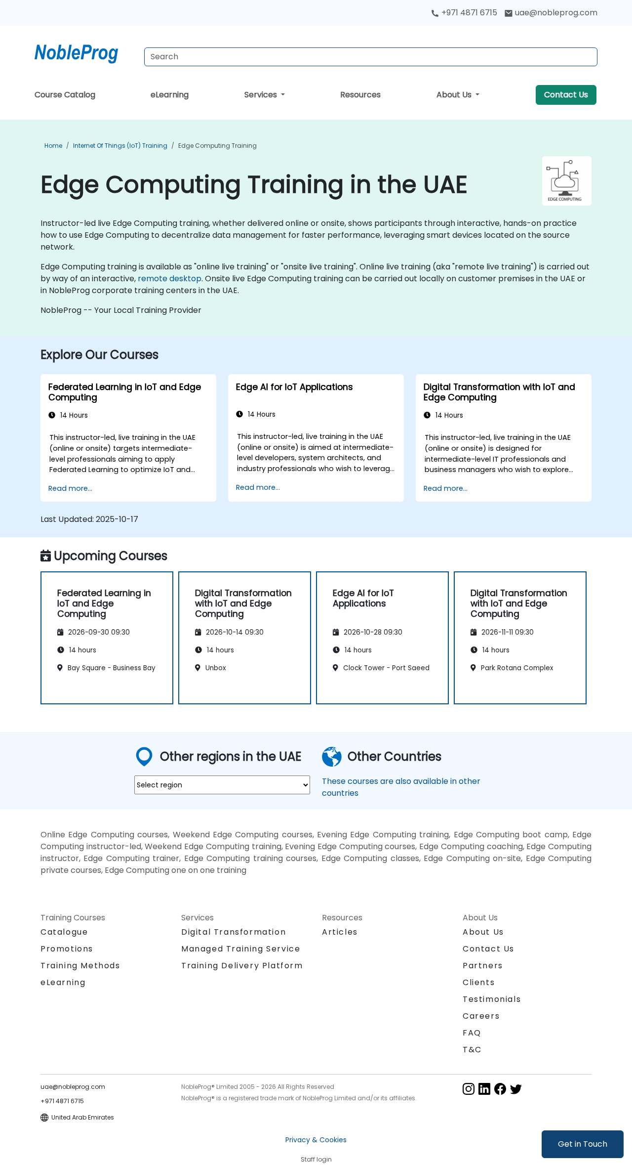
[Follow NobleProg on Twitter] (516, 1088)
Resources (360, 94)
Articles (340, 932)
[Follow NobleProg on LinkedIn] (484, 1088)
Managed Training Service (240, 948)
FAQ (472, 1032)
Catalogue (64, 932)
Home (53, 145)
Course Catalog (65, 94)
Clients (479, 982)
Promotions (66, 948)
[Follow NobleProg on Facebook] (500, 1088)
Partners (483, 965)
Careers (481, 1016)
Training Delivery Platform (242, 965)
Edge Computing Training (217, 145)
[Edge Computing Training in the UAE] (85, 52)
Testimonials (492, 999)
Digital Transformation (233, 932)
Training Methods (80, 965)
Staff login (316, 1159)
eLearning (170, 94)
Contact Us (566, 94)
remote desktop (169, 278)
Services (261, 94)
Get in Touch (582, 1144)
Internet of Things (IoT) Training (120, 145)
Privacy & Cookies (316, 1140)
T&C (472, 1049)
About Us (455, 94)
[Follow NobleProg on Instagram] (468, 1088)
